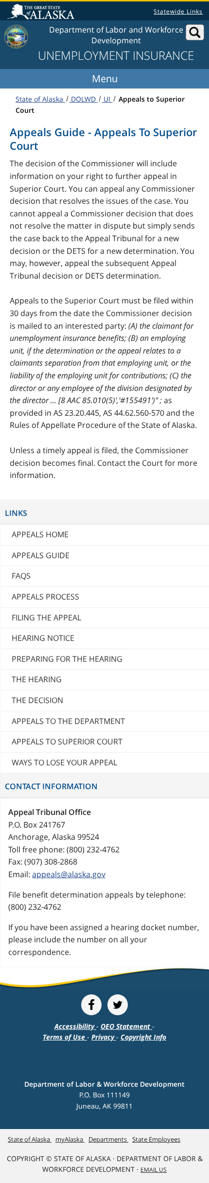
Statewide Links (178, 11)
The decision (37, 700)
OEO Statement (126, 1026)
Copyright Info (143, 1037)
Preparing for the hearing (67, 658)
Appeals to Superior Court (67, 741)
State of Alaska (42, 12)
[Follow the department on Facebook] (91, 1004)
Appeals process (45, 596)
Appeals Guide (41, 555)
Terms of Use (65, 1037)
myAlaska (70, 1139)
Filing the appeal (46, 617)
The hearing (37, 679)
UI (107, 99)
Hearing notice (43, 638)
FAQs (21, 575)
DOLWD (83, 99)
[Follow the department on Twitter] (117, 1004)
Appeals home (40, 534)
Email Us (153, 1169)
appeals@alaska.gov (68, 874)
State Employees (156, 1139)
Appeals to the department (68, 721)
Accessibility (75, 1026)
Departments (108, 1139)
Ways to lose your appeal (64, 762)
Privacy (103, 1037)
